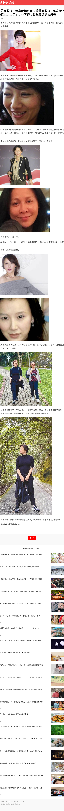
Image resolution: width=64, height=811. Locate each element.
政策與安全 (9, 804)
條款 (13, 804)
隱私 (16, 804)
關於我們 (3, 804)
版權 (18, 804)
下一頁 (32, 538)
